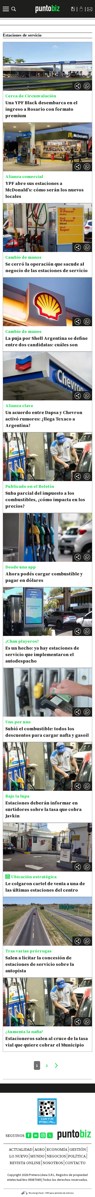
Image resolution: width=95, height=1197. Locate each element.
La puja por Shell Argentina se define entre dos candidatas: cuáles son (46, 341)
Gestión (77, 1149)
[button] (87, 86)
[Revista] (73, 9)
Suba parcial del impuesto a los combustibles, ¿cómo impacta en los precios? (45, 499)
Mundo (37, 1156)
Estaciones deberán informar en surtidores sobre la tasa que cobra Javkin (43, 809)
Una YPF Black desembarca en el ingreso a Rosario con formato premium (41, 109)
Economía (57, 1149)
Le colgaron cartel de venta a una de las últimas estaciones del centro (45, 886)
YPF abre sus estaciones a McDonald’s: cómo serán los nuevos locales (44, 190)
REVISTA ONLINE (25, 1162)
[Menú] (6, 9)
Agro (39, 1149)
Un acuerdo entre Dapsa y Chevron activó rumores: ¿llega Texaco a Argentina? (43, 419)
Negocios (56, 1156)
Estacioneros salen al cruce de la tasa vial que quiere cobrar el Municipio (46, 1041)
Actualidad (20, 1149)
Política (77, 1156)
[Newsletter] (89, 9)
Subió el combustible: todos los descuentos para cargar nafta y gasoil (47, 731)
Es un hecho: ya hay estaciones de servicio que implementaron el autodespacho (42, 654)
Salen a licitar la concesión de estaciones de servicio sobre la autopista (39, 964)
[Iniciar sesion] (81, 8)
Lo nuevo (18, 1156)
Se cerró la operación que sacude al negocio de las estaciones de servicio (46, 267)
